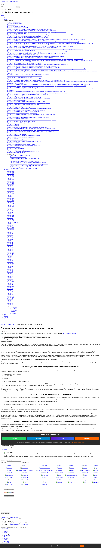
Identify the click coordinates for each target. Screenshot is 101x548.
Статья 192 (10, 196)
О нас (5, 19)
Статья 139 (10, 269)
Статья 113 (10, 283)
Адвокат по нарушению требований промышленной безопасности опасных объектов (30, 96)
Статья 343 (10, 236)
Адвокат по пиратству (13, 142)
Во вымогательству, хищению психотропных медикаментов (26, 159)
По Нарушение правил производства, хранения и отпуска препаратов (29, 164)
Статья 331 (10, 243)
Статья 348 (10, 230)
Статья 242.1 (13, 310)
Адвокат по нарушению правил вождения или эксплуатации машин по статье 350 (29, 37)
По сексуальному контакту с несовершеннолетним (23, 168)
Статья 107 (10, 274)
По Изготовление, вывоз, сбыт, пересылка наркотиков (24, 161)
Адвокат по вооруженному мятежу (16, 134)
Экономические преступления (18, 157)
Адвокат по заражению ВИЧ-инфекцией (18, 123)
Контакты (6, 318)
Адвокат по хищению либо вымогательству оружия (21, 144)
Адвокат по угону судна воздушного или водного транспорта (23, 145)
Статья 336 (10, 240)
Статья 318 (10, 303)
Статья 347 (10, 232)
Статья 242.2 (13, 308)
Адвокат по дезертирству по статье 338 (17, 27)
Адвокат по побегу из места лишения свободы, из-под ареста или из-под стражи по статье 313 (32, 47)
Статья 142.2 (10, 263)
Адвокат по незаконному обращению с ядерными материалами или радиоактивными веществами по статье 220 (37, 93)
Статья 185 (10, 208)
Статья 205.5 (10, 188)
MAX (63, 438)
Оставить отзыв (5, 513)
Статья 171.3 (10, 228)
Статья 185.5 (10, 202)
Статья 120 (10, 287)
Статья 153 (10, 250)
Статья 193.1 (10, 193)
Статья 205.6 (10, 186)
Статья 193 (10, 195)
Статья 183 (10, 211)
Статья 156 (10, 246)
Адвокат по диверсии (13, 132)
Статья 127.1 (10, 296)
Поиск (17, 6)
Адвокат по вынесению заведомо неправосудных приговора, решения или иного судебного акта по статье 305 (37, 52)
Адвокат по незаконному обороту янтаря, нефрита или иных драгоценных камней (29, 108)
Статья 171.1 (10, 219)
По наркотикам (11, 25)
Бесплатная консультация (69, 333)
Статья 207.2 (10, 184)
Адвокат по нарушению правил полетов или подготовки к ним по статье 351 (28, 36)
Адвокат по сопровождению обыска (20, 155)
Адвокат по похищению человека (16, 152)
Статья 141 (10, 266)
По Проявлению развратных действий (20, 167)
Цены (5, 314)
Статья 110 (10, 279)
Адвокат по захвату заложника (15, 148)
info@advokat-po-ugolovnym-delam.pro (18, 524)
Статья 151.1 (10, 253)
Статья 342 (10, 238)
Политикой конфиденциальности (78, 442)
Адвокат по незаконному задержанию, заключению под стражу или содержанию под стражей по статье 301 (36, 56)
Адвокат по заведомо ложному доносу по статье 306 (21, 50)
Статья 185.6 (10, 201)
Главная (6, 17)
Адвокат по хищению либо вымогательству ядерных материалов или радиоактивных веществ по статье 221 (36, 91)
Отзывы (6, 316)
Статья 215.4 (10, 171)
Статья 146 (10, 260)
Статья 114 (10, 284)
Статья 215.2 (10, 179)
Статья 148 (10, 257)
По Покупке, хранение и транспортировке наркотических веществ (28, 162)
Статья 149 (10, 256)
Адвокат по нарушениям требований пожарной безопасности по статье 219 (27, 94)
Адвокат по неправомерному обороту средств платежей (22, 113)
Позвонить (87, 438)
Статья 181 (10, 212)
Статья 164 (10, 226)
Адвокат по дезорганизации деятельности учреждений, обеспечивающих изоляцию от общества (33, 130)
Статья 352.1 (10, 229)
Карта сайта (7, 542)
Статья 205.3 (10, 191)
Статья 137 (10, 270)
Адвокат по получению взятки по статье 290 (19, 61)
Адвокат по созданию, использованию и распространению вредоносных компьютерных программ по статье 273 (37, 64)
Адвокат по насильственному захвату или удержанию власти (23, 135)
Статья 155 (10, 247)
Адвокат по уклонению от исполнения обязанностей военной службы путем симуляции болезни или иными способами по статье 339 (43, 42)
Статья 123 (10, 290)
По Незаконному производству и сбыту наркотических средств (27, 165)
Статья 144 (10, 262)
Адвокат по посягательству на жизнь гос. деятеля (20, 137)
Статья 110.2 (10, 282)
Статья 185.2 (10, 206)
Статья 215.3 (10, 172)
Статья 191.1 (10, 198)
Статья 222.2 (10, 176)
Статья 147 (10, 259)
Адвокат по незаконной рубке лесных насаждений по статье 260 (24, 76)
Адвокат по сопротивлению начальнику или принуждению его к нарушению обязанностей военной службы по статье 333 (40, 46)
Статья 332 (10, 242)
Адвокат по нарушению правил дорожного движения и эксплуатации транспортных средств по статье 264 (36, 70)
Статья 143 (10, 264)
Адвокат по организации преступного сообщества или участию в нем (26, 101)
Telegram (38, 438)
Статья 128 (10, 299)
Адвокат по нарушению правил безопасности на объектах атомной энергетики (28, 98)
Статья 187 (10, 199)
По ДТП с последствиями (14, 22)
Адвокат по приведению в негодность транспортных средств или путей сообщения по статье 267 (33, 67)
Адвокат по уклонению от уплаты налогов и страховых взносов (24, 105)
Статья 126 (10, 294)
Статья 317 (10, 304)
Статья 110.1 (10, 280)
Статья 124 (10, 291)
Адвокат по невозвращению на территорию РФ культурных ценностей (26, 110)
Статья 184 (10, 209)
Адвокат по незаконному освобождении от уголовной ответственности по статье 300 (30, 57)
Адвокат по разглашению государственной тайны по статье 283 (24, 63)
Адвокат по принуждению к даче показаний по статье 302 (22, 54)
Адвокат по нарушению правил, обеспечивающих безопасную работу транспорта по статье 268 (33, 66)
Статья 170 (10, 223)
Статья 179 (10, 213)
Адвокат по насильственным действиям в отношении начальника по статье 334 (28, 44)
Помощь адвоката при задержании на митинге (19, 77)
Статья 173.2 (10, 215)
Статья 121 (10, 289)
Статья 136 (10, 272)
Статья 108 (10, 276)
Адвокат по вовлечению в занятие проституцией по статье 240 (24, 79)
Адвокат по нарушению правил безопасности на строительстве (24, 97)
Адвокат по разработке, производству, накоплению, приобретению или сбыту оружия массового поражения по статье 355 (40, 34)
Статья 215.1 (10, 181)
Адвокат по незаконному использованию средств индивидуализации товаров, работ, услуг (31, 114)
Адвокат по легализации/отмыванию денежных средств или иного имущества (28, 117)
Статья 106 (10, 273)
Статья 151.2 (10, 252)
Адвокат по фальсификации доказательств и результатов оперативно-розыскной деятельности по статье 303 (36, 53)
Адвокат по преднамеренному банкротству (18, 107)
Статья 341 (10, 239)
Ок (82, 546)
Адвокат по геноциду (13, 125)
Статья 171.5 (10, 216)
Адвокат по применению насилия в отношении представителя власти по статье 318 (29, 29)
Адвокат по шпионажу (13, 138)
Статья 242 (13, 311)
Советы (6, 317)
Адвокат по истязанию (13, 124)
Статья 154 (10, 249)
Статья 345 (10, 235)
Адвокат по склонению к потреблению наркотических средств (24, 141)
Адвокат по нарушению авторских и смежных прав (21, 121)
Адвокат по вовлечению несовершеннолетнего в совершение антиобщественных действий (31, 120)
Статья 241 (13, 313)
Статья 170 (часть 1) (12, 222)
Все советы (4, 449)
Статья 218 (10, 178)
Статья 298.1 (13, 307)
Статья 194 (10, 192)
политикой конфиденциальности (70, 546)
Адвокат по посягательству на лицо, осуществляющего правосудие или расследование (30, 131)
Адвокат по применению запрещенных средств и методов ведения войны (27, 127)
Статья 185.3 (10, 205)
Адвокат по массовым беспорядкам (16, 100)
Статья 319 (10, 301)
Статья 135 (10, 300)
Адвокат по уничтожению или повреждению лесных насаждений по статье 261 (28, 74)
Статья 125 (10, 293)
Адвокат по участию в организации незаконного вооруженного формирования (28, 103)
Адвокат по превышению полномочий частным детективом (23, 104)
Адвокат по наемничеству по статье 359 (17, 33)
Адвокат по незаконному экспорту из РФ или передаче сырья (23, 111)
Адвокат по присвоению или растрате (17, 118)
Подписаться (4, 528)
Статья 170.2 (10, 220)
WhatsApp (14, 438)
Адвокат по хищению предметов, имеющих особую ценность (23, 151)
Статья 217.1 (10, 175)
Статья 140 (10, 267)
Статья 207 (10, 185)
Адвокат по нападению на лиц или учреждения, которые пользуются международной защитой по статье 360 (36, 32)
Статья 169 (10, 225)
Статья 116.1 (10, 286)
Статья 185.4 (10, 203)
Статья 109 (10, 277)
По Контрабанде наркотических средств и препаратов (24, 158)
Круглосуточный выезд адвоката (16, 26)
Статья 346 (10, 233)
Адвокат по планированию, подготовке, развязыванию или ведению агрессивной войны (31, 128)
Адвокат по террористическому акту (17, 149)
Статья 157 (10, 245)
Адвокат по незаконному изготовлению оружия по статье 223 (23, 87)
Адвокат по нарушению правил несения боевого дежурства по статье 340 (27, 40)
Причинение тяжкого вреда (14, 23)
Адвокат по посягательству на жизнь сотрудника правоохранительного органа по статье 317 (32, 30)
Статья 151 (10, 255)
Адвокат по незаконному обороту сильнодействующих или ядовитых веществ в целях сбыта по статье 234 (36, 80)
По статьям (7, 169)
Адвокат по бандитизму (13, 147)
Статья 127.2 (10, 297)
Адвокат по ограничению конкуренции (17, 115)
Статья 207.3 (10, 182)
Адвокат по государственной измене (17, 140)
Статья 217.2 (10, 174)
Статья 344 (10, 218)
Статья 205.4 (10, 189)
